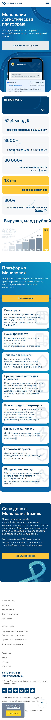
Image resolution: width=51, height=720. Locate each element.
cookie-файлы (13, 708)
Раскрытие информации (13, 636)
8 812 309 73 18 (11, 673)
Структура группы (10, 614)
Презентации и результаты (14, 640)
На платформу (25, 298)
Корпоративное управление (15, 631)
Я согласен (13, 713)
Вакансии (6, 653)
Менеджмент (8, 610)
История (6, 606)
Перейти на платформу (25, 45)
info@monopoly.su (12, 676)
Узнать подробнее (25, 556)
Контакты (6, 667)
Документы (7, 619)
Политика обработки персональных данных (22, 698)
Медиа (5, 658)
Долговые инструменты (13, 644)
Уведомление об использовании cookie (20, 701)
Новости (6, 662)
